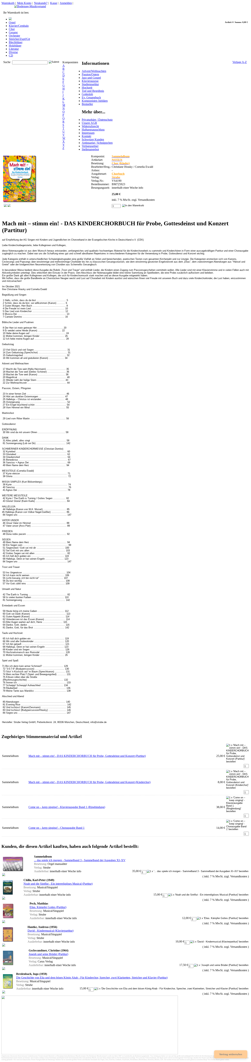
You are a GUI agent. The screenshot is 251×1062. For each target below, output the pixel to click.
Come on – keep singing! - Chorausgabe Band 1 (56, 827)
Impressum (88, 132)
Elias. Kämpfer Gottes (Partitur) (48, 907)
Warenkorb (7, 3)
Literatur (14, 48)
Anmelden (66, 3)
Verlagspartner (90, 146)
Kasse (53, 3)
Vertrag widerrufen (230, 1054)
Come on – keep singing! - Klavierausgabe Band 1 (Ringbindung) (66, 807)
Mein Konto (24, 3)
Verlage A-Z (239, 62)
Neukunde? (40, 3)
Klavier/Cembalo (19, 25)
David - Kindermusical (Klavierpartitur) (50, 930)
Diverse (13, 52)
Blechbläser (15, 42)
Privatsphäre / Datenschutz (97, 119)
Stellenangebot (90, 149)
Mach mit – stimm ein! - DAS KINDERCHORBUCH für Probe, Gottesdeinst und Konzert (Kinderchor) (89, 782)
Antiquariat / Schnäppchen (97, 142)
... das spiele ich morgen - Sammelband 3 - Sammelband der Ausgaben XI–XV (80, 860)
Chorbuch (118, 173)
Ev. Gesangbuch (91, 97)
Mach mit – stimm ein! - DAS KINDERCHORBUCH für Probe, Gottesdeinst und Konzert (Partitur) (87, 755)
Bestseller (87, 104)
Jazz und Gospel (91, 77)
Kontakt (86, 136)
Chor (12, 29)
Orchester (14, 35)
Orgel (12, 22)
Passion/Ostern (90, 74)
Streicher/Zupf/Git (19, 39)
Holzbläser (15, 45)
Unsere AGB (89, 122)
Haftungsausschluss (93, 129)
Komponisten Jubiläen (95, 100)
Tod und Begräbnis (93, 90)
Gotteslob (87, 94)
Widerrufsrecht (90, 126)
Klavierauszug (90, 81)
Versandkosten (146, 199)
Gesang (13, 32)
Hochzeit (87, 87)
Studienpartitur (90, 84)
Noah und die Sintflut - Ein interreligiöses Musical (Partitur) (58, 883)
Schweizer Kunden (93, 139)
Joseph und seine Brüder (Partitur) (48, 954)
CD (11, 55)
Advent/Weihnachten (94, 71)
